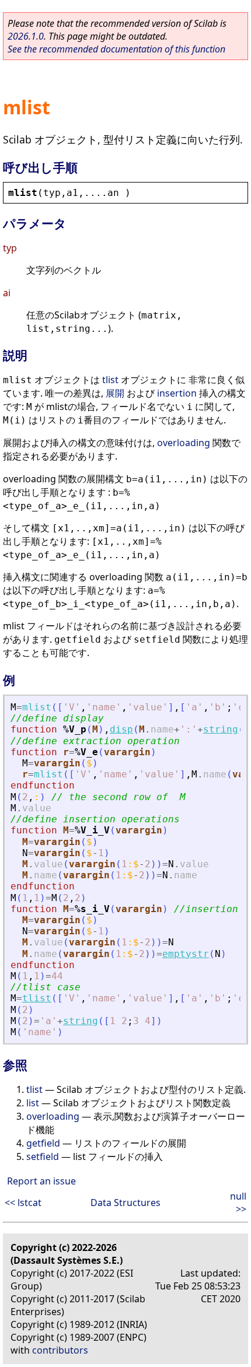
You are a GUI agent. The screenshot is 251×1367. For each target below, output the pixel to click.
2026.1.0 (26, 36)
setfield (42, 1156)
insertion (177, 393)
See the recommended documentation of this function (116, 49)
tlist (110, 379)
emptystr (185, 953)
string (220, 729)
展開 (115, 393)
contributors (60, 1350)
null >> (238, 1202)
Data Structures (125, 1202)
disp (121, 729)
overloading (183, 442)
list (32, 1102)
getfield (43, 1143)
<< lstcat (23, 1202)
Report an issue (41, 1181)
